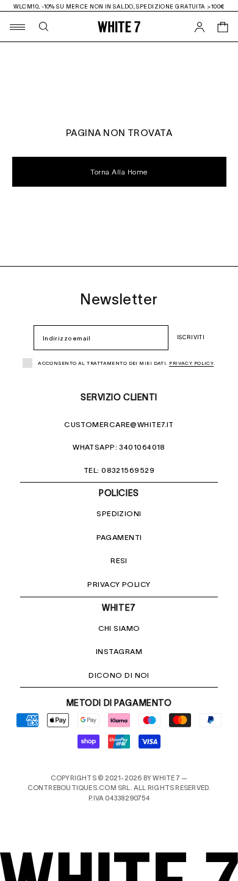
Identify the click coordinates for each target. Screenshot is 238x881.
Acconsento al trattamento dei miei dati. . (126, 363)
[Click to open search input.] (44, 26)
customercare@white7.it (119, 424)
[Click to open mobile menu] (17, 26)
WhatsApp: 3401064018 (119, 447)
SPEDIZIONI (118, 513)
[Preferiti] (200, 55)
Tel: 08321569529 (119, 470)
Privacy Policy (191, 363)
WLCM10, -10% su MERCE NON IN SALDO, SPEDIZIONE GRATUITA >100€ (119, 6)
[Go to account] (199, 26)
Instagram (119, 651)
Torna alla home (118, 172)
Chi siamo (119, 628)
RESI (119, 560)
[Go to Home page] (119, 26)
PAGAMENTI (119, 537)
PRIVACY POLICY (118, 584)
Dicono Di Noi (119, 675)
